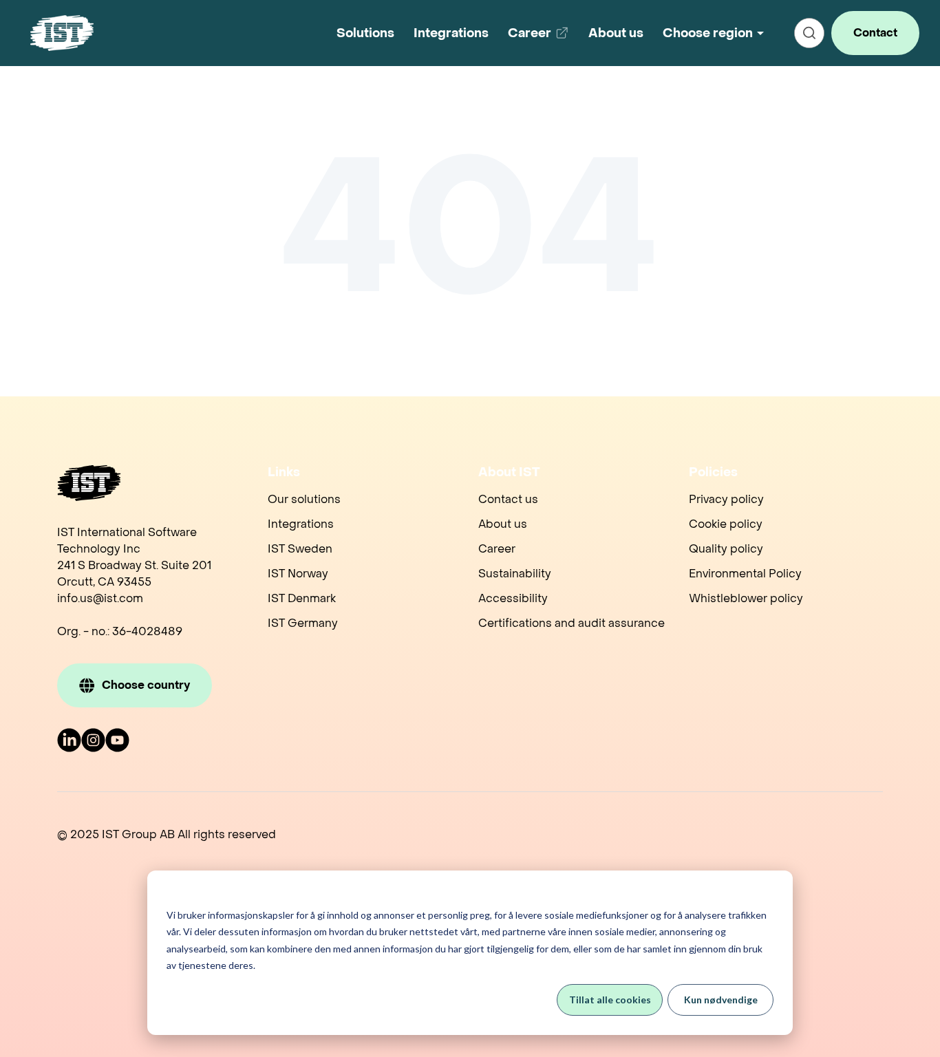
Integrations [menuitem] (301, 524)
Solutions (365, 33)
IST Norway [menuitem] (298, 573)
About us (615, 33)
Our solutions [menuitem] (304, 499)
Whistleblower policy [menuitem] (746, 598)
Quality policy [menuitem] (726, 549)
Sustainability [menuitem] (514, 573)
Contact (875, 32)
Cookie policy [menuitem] (725, 524)
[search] (809, 33)
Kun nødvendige (721, 999)
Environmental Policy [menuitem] (745, 573)
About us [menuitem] (502, 524)
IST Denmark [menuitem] (302, 598)
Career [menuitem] (496, 549)
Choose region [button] (708, 33)
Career (541, 38)
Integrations (451, 33)
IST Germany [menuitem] (303, 623)
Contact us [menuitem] (508, 499)
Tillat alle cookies (610, 999)
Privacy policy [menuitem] (726, 499)
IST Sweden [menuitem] (300, 549)
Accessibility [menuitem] (513, 598)
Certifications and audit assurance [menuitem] (571, 623)
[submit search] (809, 33)
